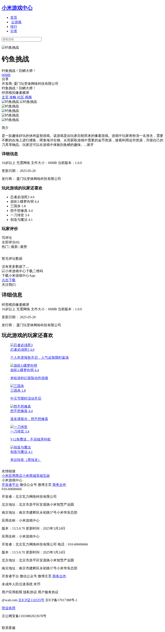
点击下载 (8, 280)
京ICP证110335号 (31, 600)
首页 (13, 17)
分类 (13, 31)
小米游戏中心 (17, 8)
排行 (13, 26)
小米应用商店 (12, 475)
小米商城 (29, 475)
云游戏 (16, 22)
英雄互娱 (43, 475)
